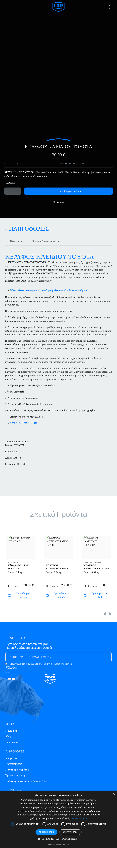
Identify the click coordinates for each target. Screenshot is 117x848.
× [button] (114, 794)
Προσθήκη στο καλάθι (69, 191)
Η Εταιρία (11, 730)
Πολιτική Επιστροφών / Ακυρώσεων (26, 780)
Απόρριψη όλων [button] (70, 832)
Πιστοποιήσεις (13, 763)
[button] (58, 839)
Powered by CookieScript (58, 845)
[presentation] (104, 613)
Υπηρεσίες (11, 758)
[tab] (16, 241)
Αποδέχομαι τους (40, 663)
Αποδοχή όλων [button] (46, 832)
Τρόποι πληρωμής (15, 775)
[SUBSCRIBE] (103, 657)
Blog (8, 736)
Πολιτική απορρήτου (17, 769)
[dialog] (58, 819)
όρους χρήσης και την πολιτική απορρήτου (50, 663)
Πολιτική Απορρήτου (79, 819)
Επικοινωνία (12, 742)
